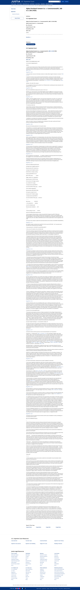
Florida (27, 575)
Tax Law (41, 563)
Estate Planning (28, 560)
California (27, 573)
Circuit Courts (13, 575)
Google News (58, 527)
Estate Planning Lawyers (15, 560)
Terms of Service (55, 588)
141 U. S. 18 (56, 373)
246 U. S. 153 (44, 333)
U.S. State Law (28, 567)
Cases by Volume (43, 540)
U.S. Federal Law (14, 567)
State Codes (28, 570)
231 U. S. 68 (46, 80)
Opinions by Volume (31, 5)
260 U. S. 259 (58, 342)
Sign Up (66, 1)
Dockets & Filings (14, 578)
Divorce (27, 557)
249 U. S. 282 (43, 370)
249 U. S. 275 (38, 370)
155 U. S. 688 (56, 393)
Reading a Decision (58, 543)
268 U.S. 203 (51, 51)
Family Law (27, 562)
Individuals (28, 553)
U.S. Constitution (14, 569)
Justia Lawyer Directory (58, 570)
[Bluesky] (22, 588)
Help (51, 588)
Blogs (55, 562)
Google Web (48, 527)
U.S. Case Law (19, 5)
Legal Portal (44, 588)
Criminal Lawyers (14, 557)
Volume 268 (36, 5)
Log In (63, 1)
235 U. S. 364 (58, 389)
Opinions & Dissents (30, 44)
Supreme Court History (59, 540)
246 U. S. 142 (39, 342)
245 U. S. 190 (53, 341)
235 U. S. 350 (54, 389)
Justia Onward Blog (57, 576)
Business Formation (43, 554)
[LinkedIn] (15, 588)
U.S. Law (15, 5)
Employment (42, 557)
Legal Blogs (42, 570)
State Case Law (28, 572)
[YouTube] (17, 588)
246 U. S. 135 (28, 266)
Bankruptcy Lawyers (14, 554)
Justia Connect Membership (59, 569)
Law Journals (56, 560)
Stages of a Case (43, 543)
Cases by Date (14, 540)
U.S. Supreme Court (25, 5)
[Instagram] (19, 588)
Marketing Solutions (58, 567)
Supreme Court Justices (16, 543)
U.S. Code (12, 570)
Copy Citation (17, 18)
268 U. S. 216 (28, 70)
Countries (41, 578)
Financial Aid (56, 557)
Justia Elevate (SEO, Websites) (59, 573)
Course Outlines (57, 559)
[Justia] (15, 1)
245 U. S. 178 (48, 341)
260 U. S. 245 (53, 342)
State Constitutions (29, 569)
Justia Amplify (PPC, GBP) (58, 575)
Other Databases (43, 567)
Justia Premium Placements (59, 572)
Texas (27, 578)
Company (48, 588)
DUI (26, 559)
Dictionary (56, 554)
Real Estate (42, 562)
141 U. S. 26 (60, 373)
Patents (41, 575)
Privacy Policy (60, 588)
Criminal (27, 556)
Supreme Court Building (30, 543)
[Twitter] (23, 588)
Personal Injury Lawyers (15, 563)
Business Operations (43, 556)
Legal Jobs (42, 569)
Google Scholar (29, 527)
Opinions (13, 11)
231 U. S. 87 (51, 80)
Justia (12, 5)
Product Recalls (42, 573)
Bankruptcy (28, 554)
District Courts (13, 576)
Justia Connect (38, 588)
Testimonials (56, 578)
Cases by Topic (29, 540)
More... (12, 565)
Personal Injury (28, 563)
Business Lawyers (14, 556)
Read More (28, 37)
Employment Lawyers (15, 559)
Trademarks (42, 576)
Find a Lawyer (14, 553)
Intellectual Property (43, 559)
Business (42, 553)
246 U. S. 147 (39, 333)
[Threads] (21, 588)
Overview (13, 8)
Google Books (38, 527)
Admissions (56, 556)
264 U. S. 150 (42, 343)
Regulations (13, 572)
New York (27, 576)
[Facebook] (18, 588)
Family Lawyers (14, 562)
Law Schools (56, 553)
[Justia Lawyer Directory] (25, 588)
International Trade (43, 560)
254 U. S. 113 (33, 380)
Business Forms (43, 572)
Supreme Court (14, 573)
